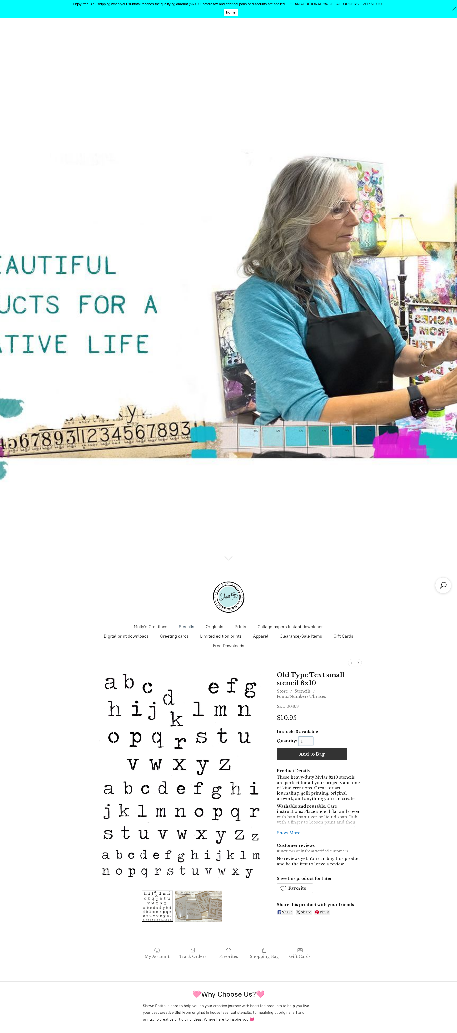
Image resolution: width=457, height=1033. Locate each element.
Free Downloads (228, 645)
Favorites (228, 956)
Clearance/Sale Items (301, 636)
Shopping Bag (264, 956)
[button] (295, 888)
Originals (214, 626)
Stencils (186, 626)
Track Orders (192, 956)
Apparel (260, 636)
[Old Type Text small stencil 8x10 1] (199, 906)
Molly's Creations (150, 626)
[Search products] (443, 585)
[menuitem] (351, 662)
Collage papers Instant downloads (290, 626)
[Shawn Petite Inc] (228, 597)
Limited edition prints (221, 636)
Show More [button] (288, 832)
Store (282, 691)
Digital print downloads (126, 636)
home (230, 12)
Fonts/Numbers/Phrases (301, 696)
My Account (157, 956)
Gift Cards (343, 636)
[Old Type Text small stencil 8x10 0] (157, 906)
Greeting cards (174, 636)
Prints (240, 626)
